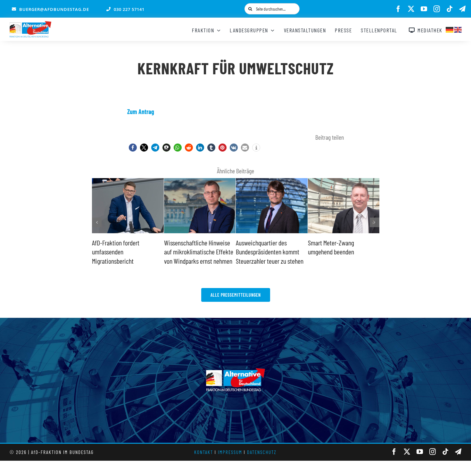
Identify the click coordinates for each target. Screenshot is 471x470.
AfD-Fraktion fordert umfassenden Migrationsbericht (115, 251)
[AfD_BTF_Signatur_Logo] (30, 24)
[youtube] (424, 9)
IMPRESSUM (230, 452)
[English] (458, 29)
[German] (450, 29)
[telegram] (462, 9)
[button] (133, 148)
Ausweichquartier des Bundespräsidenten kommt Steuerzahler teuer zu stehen (269, 251)
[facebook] (398, 9)
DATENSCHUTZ (262, 452)
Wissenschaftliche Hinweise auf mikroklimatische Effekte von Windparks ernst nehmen (198, 251)
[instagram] (437, 9)
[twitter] (411, 9)
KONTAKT (203, 452)
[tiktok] (449, 9)
